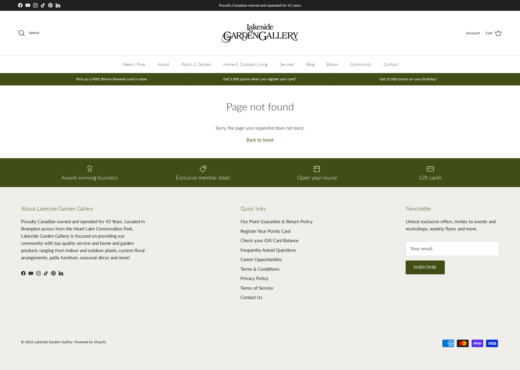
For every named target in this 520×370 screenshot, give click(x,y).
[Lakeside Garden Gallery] (260, 33)
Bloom (332, 64)
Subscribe (425, 267)
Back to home (260, 139)
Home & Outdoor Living (245, 64)
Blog (310, 64)
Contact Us (251, 297)
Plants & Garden (196, 64)
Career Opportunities (261, 259)
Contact (390, 64)
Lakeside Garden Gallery (53, 342)
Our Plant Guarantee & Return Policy (276, 221)
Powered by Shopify (90, 342)
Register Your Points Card (265, 231)
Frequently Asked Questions (268, 250)
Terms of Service (256, 288)
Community (360, 64)
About (163, 64)
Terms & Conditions (260, 269)
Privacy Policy (254, 278)
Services (287, 64)
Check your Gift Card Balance (269, 240)
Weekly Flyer (134, 64)
